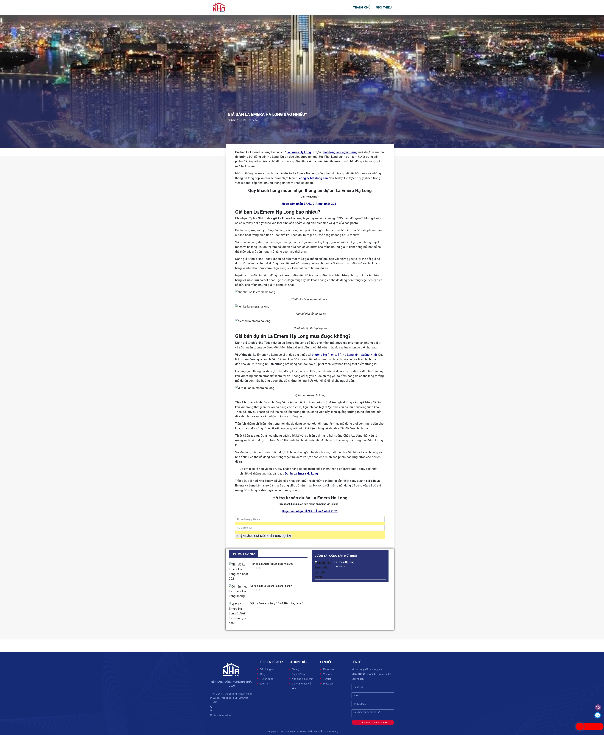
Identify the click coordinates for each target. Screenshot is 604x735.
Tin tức (255, 120)
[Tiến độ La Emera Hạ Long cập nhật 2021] (239, 571)
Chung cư (297, 669)
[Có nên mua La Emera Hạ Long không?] (239, 591)
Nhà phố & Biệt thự (302, 678)
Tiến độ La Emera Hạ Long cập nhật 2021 (272, 563)
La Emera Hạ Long (344, 562)
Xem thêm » (339, 566)
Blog (262, 674)
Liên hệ (264, 683)
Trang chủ (361, 7)
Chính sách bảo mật (308, 731)
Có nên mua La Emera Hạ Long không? (271, 585)
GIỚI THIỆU (384, 7)
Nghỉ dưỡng (298, 674)
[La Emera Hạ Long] (324, 570)
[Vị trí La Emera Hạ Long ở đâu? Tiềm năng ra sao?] (239, 613)
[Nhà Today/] (219, 7)
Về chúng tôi (267, 669)
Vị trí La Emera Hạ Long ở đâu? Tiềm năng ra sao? (276, 603)
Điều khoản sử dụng (328, 731)
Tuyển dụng (266, 678)
